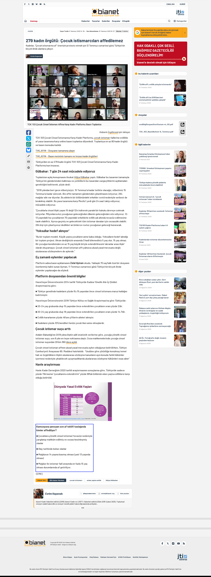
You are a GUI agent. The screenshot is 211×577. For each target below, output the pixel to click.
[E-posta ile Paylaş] (28, 161)
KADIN (30, 31)
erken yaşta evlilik (94, 480)
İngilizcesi (113, 132)
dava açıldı (71, 341)
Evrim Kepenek (54, 493)
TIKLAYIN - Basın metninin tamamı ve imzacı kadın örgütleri (67, 156)
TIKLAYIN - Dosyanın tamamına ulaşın (55, 150)
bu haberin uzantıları (148, 73)
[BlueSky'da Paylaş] (28, 150)
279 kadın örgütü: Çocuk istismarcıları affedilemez (74, 40)
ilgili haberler (144, 144)
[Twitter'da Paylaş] (28, 138)
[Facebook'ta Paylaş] (28, 132)
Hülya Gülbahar (82, 177)
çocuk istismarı (102, 137)
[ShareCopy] (28, 155)
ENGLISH (170, 4)
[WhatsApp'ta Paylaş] (28, 144)
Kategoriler (182, 21)
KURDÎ (182, 4)
